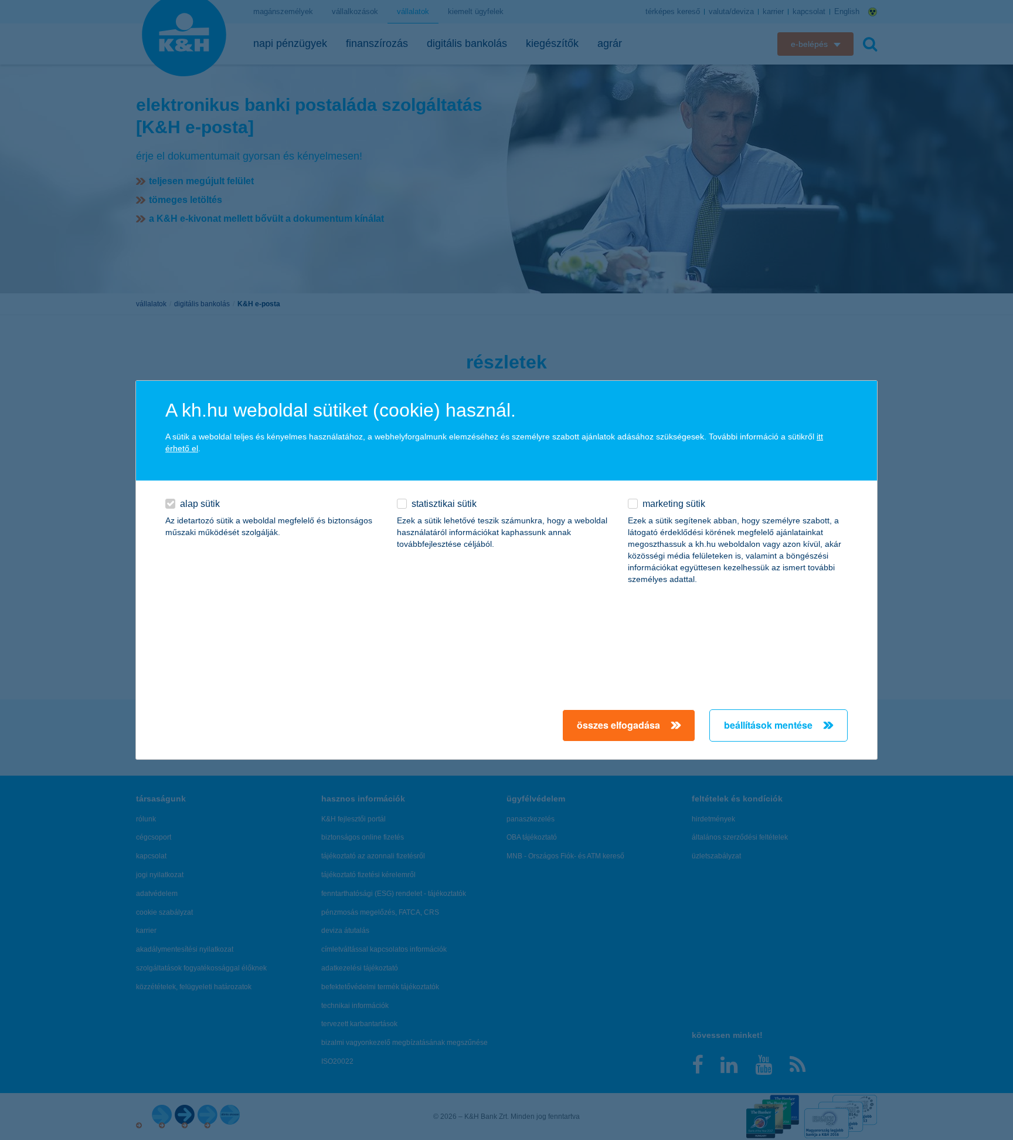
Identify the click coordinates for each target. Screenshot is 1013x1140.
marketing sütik (674, 504)
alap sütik (200, 504)
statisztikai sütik (444, 504)
